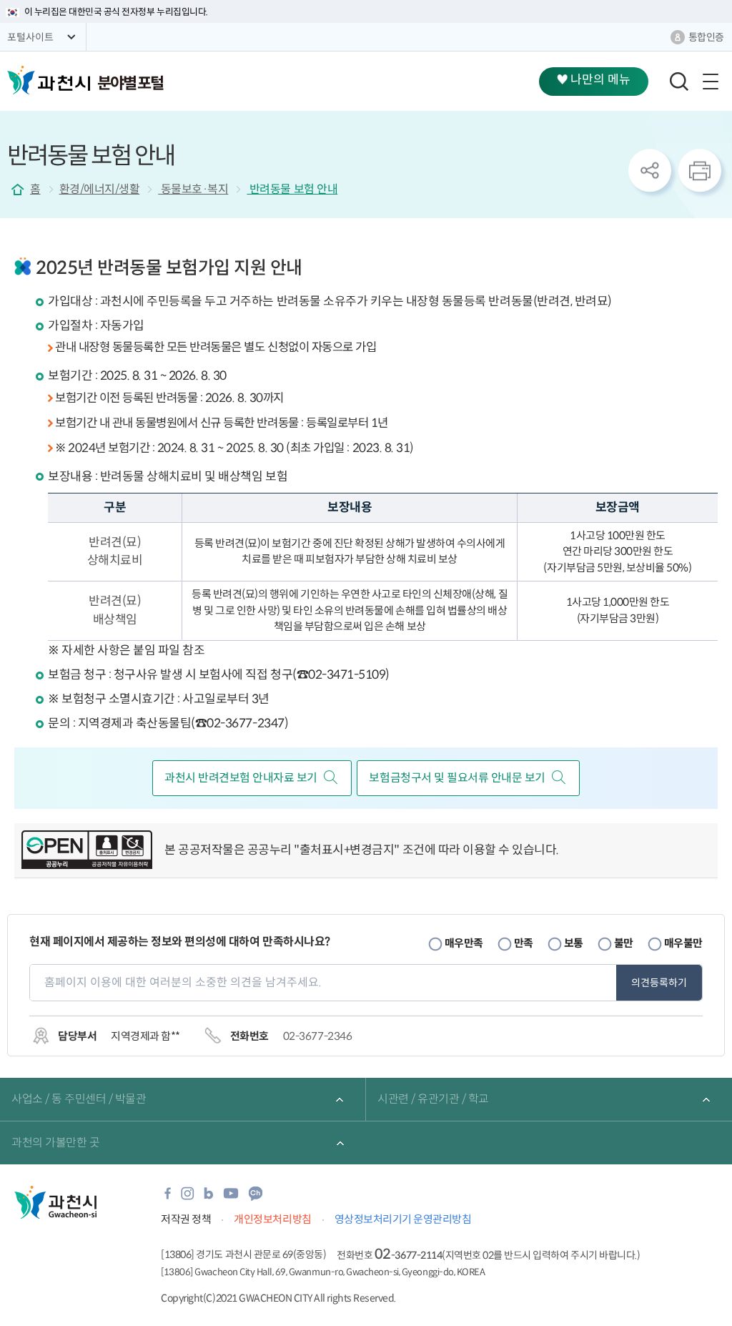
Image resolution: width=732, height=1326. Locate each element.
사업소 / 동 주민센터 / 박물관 (78, 1098)
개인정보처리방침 (272, 1219)
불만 (623, 943)
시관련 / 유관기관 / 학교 (433, 1098)
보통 (573, 943)
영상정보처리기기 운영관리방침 (403, 1219)
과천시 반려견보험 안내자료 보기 (240, 777)
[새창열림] (167, 1197)
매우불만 (683, 943)
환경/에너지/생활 (99, 189)
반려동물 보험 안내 (292, 189)
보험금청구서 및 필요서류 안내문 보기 (457, 777)
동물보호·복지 (193, 189)
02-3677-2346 (317, 1036)
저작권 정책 (186, 1219)
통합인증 (706, 37)
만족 (523, 943)
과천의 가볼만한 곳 (55, 1142)
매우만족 (464, 943)
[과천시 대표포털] (48, 80)
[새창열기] (86, 850)
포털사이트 (30, 37)
